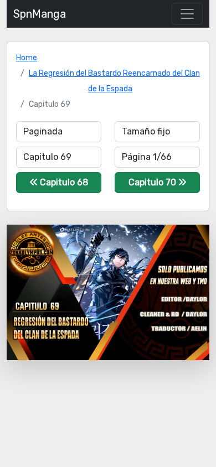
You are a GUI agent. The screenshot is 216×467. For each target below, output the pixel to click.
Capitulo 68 (63, 182)
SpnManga (39, 13)
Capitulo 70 (153, 182)
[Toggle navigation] (187, 14)
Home (26, 58)
